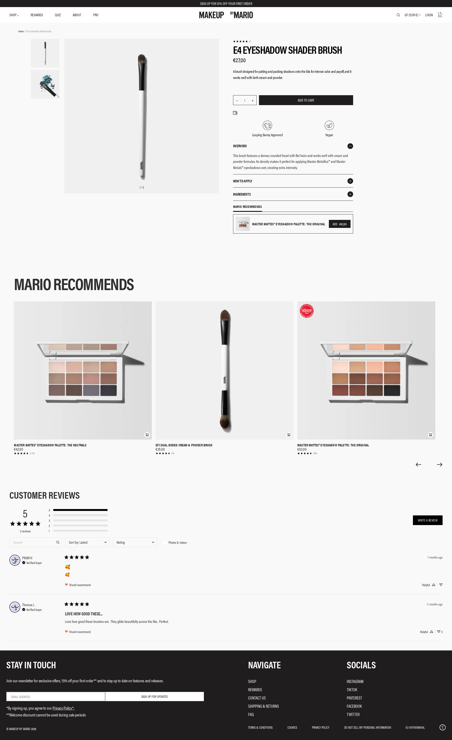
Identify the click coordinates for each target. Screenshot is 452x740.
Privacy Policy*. (63, 708)
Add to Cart (306, 100)
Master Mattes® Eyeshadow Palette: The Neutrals (50, 445)
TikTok (352, 689)
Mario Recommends (247, 207)
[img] (32, 562)
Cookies (292, 727)
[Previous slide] (418, 464)
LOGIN (429, 14)
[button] (147, 435)
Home (21, 31)
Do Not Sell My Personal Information (367, 727)
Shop (252, 681)
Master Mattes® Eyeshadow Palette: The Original (333, 445)
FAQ (251, 714)
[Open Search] (398, 14)
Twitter (353, 714)
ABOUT (77, 14)
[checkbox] (182, 542)
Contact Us (257, 698)
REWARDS (37, 14)
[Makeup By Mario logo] (226, 15)
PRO (95, 14)
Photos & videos (178, 542)
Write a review (428, 520)
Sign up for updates (154, 696)
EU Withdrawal (415, 727)
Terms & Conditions (260, 727)
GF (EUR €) (411, 15)
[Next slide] (440, 464)
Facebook (354, 706)
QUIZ (58, 14)
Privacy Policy (320, 727)
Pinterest (354, 698)
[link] (242, 41)
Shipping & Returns (263, 706)
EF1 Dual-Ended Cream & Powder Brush (184, 445)
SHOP (13, 14)
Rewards (255, 689)
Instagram (355, 681)
